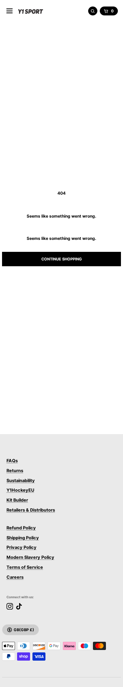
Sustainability (20, 480)
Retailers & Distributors (30, 510)
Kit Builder (17, 500)
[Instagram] (9, 606)
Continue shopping (61, 259)
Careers (15, 577)
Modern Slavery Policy (30, 557)
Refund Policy (21, 527)
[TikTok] (19, 606)
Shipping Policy (22, 537)
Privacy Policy (21, 547)
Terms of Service (24, 567)
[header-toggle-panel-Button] (9, 11)
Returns (14, 470)
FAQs (12, 460)
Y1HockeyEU (20, 490)
